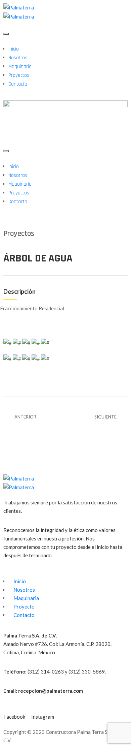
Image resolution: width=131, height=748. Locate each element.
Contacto (17, 84)
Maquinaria (20, 66)
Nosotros (17, 58)
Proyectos (18, 75)
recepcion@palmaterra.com (50, 691)
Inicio (13, 49)
